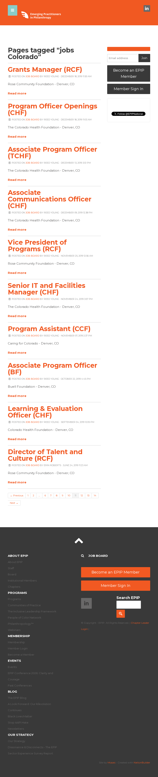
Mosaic (112, 762)
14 (95, 495)
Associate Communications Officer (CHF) (49, 199)
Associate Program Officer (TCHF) (52, 152)
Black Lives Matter (20, 716)
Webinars (14, 630)
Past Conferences (20, 685)
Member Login (18, 648)
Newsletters (16, 728)
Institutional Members (22, 580)
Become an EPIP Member (128, 73)
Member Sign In (128, 89)
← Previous (16, 495)
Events (14, 661)
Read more (17, 93)
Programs (17, 593)
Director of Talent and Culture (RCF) (45, 455)
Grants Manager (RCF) (45, 69)
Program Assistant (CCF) (49, 329)
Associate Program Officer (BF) (52, 368)
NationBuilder (142, 762)
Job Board (32, 76)
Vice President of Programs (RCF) (37, 245)
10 (69, 495)
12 (82, 495)
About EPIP (18, 556)
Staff (11, 568)
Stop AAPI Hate (18, 722)
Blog (12, 691)
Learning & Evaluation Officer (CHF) (45, 412)
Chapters (14, 586)
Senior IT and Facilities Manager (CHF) (46, 288)
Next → (14, 502)
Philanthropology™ (21, 623)
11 (75, 495)
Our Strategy (21, 735)
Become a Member (21, 654)
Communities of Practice (24, 605)
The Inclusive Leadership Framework (32, 611)
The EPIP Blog (17, 697)
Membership (19, 636)
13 (88, 495)
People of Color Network (24, 617)
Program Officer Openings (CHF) (52, 109)
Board (12, 574)
